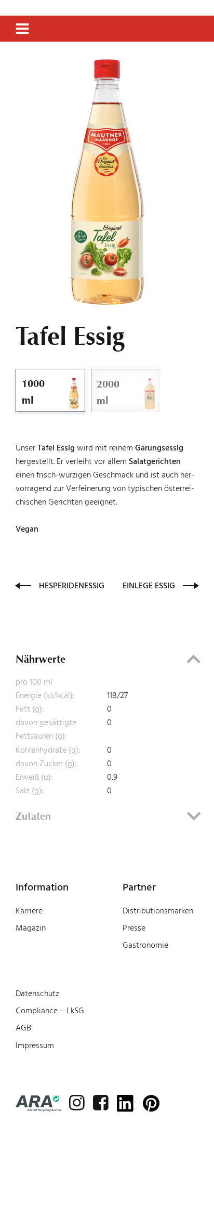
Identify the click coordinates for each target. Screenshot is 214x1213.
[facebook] (101, 1103)
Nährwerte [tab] (40, 659)
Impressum (35, 1045)
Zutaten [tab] (33, 816)
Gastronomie (145, 945)
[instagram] (77, 1103)
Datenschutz (37, 993)
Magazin (31, 928)
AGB (23, 1028)
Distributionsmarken (158, 911)
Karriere (29, 911)
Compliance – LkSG (50, 1010)
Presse (134, 928)
